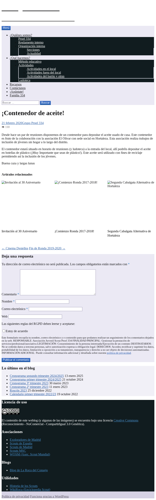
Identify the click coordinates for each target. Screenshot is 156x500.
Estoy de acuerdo (17, 331)
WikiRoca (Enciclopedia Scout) (30, 489)
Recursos (16, 84)
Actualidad (34, 53)
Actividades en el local (41, 69)
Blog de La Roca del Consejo (29, 470)
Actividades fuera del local (44, 72)
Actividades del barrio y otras (45, 76)
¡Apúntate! (17, 91)
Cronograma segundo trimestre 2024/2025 (37, 376)
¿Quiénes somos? (21, 35)
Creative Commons (126, 420)
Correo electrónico (15, 309)
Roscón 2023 (18, 390)
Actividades (26, 65)
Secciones (33, 49)
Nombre (8, 301)
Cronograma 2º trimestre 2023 (29, 387)
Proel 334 (24, 38)
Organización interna (31, 46)
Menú (6, 27)
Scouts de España (21, 443)
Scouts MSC (18, 450)
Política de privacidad (15, 496)
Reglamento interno (30, 42)
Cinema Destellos (15, 248)
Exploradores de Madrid (25, 439)
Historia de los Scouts (24, 486)
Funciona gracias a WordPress (49, 496)
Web (5, 316)
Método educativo (29, 61)
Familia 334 (17, 95)
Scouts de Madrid (21, 447)
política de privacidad (119, 353)
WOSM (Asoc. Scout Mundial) (30, 454)
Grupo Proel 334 (33, 123)
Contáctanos (18, 88)
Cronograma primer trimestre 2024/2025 (35, 379)
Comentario (10, 294)
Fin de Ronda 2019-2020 (47, 248)
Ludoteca (24, 80)
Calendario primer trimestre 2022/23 (33, 394)
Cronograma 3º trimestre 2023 (29, 383)
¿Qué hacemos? (20, 58)
